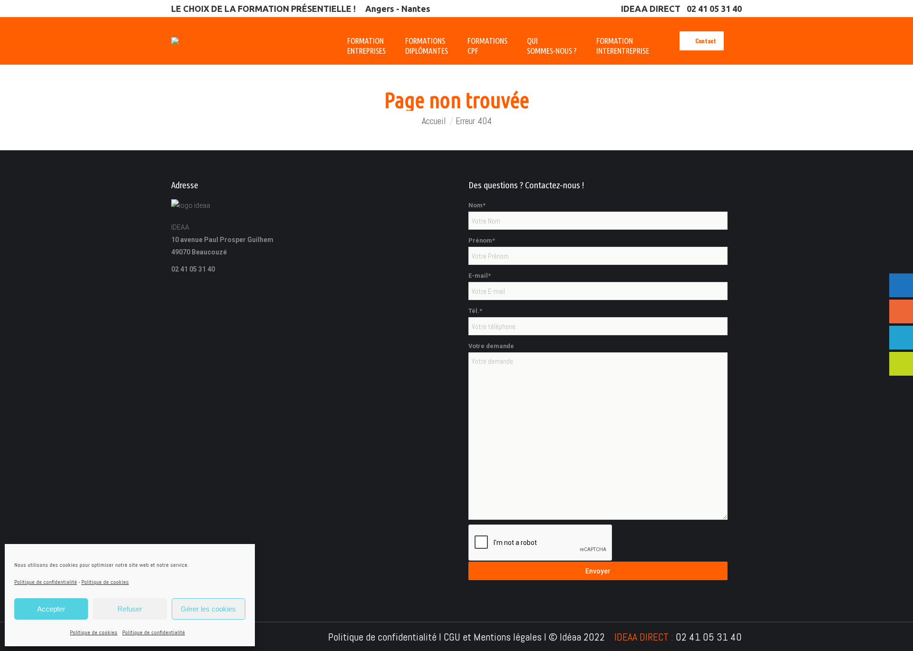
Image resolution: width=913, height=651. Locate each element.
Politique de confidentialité (45, 582)
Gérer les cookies (208, 609)
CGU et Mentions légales (493, 636)
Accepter (51, 609)
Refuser (129, 609)
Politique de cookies (105, 582)
